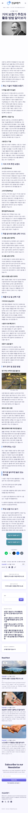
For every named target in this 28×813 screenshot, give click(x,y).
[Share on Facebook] (9, 567)
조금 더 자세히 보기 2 (14, 542)
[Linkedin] (11, 801)
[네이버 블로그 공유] (6, 553)
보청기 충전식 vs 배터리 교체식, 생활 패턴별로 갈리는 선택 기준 (13, 619)
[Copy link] (15, 567)
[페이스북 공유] (17, 553)
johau (4, 7)
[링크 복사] (21, 553)
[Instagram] (8, 801)
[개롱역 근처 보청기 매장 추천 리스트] (14, 575)
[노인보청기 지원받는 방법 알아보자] (14, 731)
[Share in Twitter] (6, 567)
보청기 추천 (14, 561)
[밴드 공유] (10, 553)
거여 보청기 (4, 561)
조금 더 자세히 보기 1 (14, 535)
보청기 (8, 7)
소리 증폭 (19, 561)
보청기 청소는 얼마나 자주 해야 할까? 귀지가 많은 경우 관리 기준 (14, 626)
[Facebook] (2, 801)
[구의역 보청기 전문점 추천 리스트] (14, 585)
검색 (5, 595)
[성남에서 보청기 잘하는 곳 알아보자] (14, 698)
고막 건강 (9, 561)
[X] (5, 801)
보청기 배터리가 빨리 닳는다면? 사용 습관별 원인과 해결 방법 (14, 636)
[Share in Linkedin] (12, 567)
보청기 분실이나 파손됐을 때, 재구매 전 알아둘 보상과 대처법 (13, 613)
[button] (2, 3)
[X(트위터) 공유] (14, 553)
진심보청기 (5, 793)
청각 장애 (23, 561)
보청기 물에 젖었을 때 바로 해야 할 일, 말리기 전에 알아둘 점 (13, 631)
